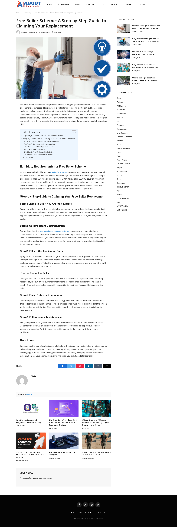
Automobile (121, 114)
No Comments (45, 32)
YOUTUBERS (122, 210)
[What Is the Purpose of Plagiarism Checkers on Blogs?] (31, 408)
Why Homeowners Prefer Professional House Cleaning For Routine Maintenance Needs (146, 66)
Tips (118, 191)
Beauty (120, 117)
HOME (49, 5)
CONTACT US (101, 512)
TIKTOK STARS (123, 187)
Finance (120, 141)
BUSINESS (90, 5)
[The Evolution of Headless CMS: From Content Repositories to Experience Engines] (63, 408)
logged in (33, 478)
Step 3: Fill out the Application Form (40, 147)
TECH (102, 5)
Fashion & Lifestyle (124, 137)
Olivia (25, 32)
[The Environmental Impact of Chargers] (63, 441)
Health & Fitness (123, 148)
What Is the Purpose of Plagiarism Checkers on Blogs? (30, 421)
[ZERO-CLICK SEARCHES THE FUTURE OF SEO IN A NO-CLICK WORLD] (31, 441)
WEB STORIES (122, 206)
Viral (118, 202)
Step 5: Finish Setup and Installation (40, 152)
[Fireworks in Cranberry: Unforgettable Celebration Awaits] (123, 54)
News (77, 5)
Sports (119, 175)
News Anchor (122, 160)
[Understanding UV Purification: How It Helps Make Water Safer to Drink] (123, 28)
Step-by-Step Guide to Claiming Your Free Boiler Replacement (49, 139)
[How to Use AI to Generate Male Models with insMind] (96, 441)
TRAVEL (128, 5)
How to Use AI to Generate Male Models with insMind (96, 453)
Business (120, 125)
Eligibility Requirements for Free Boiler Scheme (43, 136)
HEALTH (114, 5)
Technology (121, 183)
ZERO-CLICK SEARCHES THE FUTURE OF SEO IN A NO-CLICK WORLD (30, 454)
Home (119, 152)
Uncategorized (123, 198)
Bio (118, 121)
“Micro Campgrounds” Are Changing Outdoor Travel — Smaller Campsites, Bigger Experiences (144, 79)
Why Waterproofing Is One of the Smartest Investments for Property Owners (145, 40)
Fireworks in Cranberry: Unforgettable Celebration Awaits (144, 53)
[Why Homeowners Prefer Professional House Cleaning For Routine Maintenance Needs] (123, 67)
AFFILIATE (121, 106)
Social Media (122, 171)
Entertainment (63, 5)
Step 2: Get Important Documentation (41, 144)
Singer (119, 168)
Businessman (122, 129)
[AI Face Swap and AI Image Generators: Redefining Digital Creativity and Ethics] (96, 408)
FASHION (141, 5)
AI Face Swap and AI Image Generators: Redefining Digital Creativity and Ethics (95, 422)
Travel (119, 195)
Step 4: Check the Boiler (36, 149)
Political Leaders (123, 164)
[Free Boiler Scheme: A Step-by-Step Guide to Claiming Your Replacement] (63, 68)
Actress (120, 102)
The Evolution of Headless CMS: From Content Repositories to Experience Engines (63, 422)
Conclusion (28, 157)
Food (119, 144)
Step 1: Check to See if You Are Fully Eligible (43, 141)
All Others (121, 110)
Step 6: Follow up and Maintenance (39, 155)
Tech (119, 179)
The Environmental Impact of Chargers (62, 453)
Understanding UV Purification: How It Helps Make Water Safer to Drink (146, 27)
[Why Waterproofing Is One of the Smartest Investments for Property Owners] (123, 41)
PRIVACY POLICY (86, 512)
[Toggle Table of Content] (72, 132)
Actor (119, 98)
